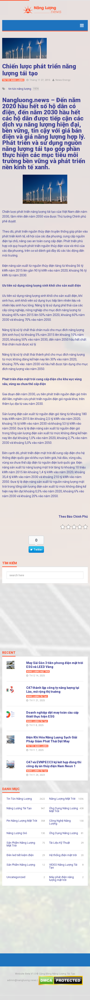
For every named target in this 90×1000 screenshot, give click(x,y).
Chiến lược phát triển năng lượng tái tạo (39, 70)
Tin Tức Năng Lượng (13, 80)
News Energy (62, 80)
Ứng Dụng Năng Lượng (63, 833)
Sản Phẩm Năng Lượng (21, 864)
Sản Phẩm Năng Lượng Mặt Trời (21, 844)
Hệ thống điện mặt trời (63, 855)
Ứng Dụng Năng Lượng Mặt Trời (63, 809)
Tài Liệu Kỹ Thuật (59, 842)
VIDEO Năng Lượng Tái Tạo (63, 866)
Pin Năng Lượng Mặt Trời (22, 820)
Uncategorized (16, 877)
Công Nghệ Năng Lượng (60, 822)
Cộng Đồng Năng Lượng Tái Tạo (57, 973)
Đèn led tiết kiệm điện (20, 855)
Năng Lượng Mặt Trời (38, 672)
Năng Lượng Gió (17, 833)
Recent (9, 653)
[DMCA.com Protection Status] (60, 980)
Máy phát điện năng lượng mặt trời (61, 878)
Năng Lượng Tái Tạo (37, 696)
